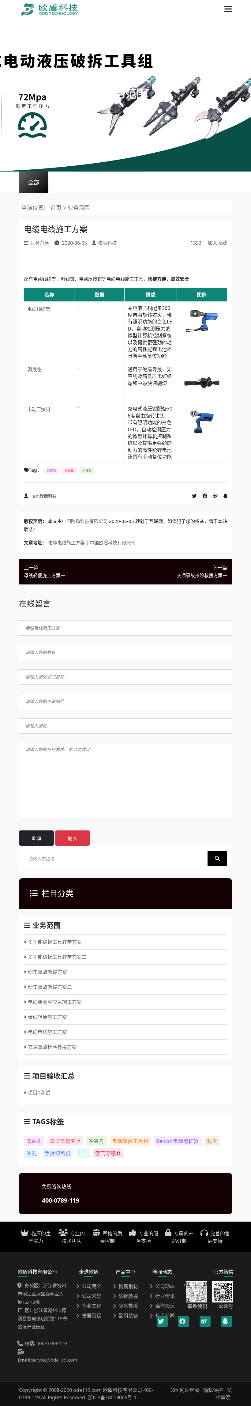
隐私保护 (213, 1390)
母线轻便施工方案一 (50, 1017)
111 (83, 1153)
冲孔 (32, 1153)
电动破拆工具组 (130, 1141)
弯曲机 (34, 1141)
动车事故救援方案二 (50, 987)
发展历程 (91, 1315)
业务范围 (79, 207)
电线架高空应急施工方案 (55, 1002)
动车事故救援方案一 (50, 972)
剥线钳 (34, 369)
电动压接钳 (38, 409)
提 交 (72, 838)
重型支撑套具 (65, 1141)
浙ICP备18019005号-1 (112, 1397)
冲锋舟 (96, 1141)
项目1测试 (39, 1092)
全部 (33, 182)
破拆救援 (128, 1296)
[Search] (217, 858)
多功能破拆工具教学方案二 (57, 957)
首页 (56, 207)
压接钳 (87, 470)
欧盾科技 (48, 496)
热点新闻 (165, 1315)
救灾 (212, 1141)
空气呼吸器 (108, 1153)
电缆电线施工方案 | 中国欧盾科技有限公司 (92, 542)
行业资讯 (165, 1296)
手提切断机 (58, 1153)
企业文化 (91, 1305)
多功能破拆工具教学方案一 (57, 942)
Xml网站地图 (185, 1390)
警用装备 (128, 1315)
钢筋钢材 (128, 1286)
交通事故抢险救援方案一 (55, 1047)
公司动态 (165, 1286)
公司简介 (91, 1286)
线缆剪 (51, 470)
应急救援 (128, 1305)
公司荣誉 (91, 1296)
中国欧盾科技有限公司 (85, 521)
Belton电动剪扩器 (177, 1141)
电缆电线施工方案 (47, 1032)
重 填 (36, 838)
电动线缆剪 (38, 309)
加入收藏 (217, 243)
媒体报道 (165, 1305)
